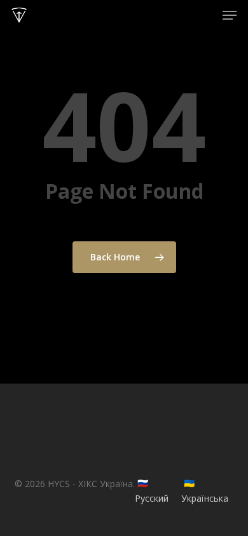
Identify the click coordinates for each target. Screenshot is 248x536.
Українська (204, 498)
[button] (230, 15)
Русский (152, 498)
